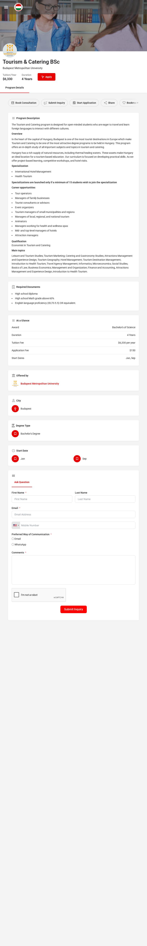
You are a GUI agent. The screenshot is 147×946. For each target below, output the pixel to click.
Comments (18, 552)
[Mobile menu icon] (6, 7)
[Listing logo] (10, 50)
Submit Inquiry (73, 609)
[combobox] (16, 525)
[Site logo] (19, 7)
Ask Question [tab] (21, 482)
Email (15, 508)
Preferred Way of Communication (30, 534)
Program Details (14, 87)
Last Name (81, 492)
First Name (18, 492)
